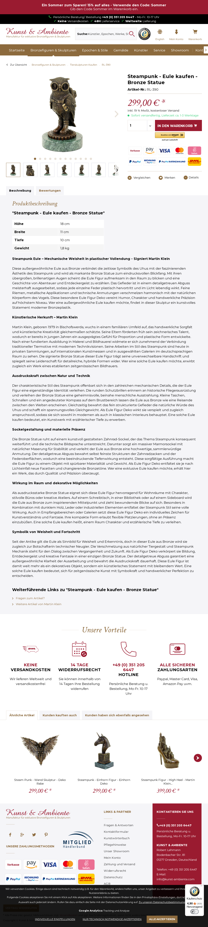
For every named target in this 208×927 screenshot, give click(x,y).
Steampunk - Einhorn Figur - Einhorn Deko (104, 781)
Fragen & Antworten (118, 825)
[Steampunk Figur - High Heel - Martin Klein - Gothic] (168, 750)
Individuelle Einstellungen (55, 919)
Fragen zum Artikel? (30, 598)
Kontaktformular (116, 832)
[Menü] (201, 886)
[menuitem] (106, 34)
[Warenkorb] (195, 32)
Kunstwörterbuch (117, 838)
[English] (159, 32)
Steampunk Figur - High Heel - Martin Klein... (168, 781)
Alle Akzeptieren (162, 919)
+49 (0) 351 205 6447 (118, 17)
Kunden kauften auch (60, 715)
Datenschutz (113, 877)
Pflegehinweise (115, 845)
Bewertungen (50, 190)
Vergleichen (141, 177)
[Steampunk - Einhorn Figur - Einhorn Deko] (104, 750)
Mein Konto (112, 858)
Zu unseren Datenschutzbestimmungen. (163, 902)
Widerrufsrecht (115, 871)
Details (194, 177)
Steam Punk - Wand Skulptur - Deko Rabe (40, 781)
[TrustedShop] (144, 34)
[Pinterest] (46, 835)
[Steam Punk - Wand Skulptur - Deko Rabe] (40, 750)
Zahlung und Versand (119, 864)
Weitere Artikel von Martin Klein (38, 604)
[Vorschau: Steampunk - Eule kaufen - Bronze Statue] (13, 170)
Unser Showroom (117, 851)
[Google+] (22, 835)
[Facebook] (10, 835)
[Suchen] (132, 34)
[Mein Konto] (176, 32)
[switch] (195, 911)
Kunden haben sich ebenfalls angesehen (117, 715)
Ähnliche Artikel (21, 715)
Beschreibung (20, 190)
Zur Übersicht (18, 64)
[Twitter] (34, 835)
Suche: (82, 34)
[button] (169, 136)
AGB (107, 884)
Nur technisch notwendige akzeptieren (112, 919)
